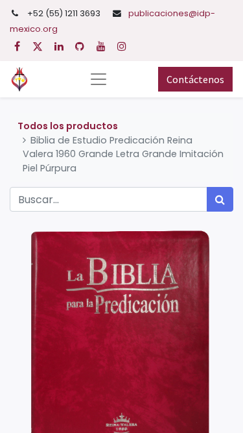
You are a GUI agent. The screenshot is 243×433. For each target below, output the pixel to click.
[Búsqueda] (220, 199)
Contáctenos (195, 79)
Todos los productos (67, 125)
